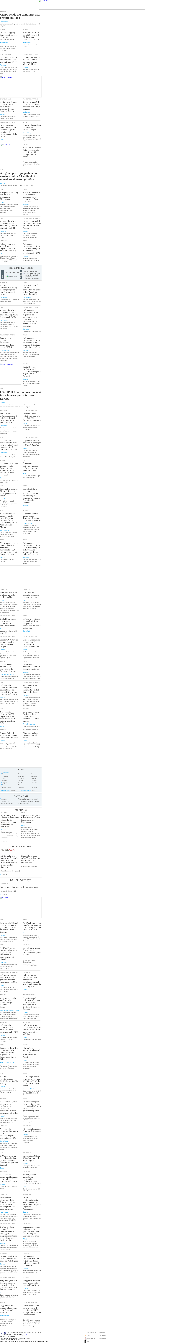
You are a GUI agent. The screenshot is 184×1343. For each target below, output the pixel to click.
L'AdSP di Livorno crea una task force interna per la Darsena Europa (20, 395)
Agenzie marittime (7, 803)
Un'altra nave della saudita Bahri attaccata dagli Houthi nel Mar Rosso (8, 1002)
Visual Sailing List (11, 272)
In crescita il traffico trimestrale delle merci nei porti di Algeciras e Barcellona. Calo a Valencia (9, 1053)
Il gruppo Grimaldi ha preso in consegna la (32, 442)
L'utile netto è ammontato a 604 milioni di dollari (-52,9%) (9, 1039)
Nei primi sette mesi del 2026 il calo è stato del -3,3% (8, 235)
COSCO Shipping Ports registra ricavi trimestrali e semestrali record (8, 36)
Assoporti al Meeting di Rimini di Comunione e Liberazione (9, 195)
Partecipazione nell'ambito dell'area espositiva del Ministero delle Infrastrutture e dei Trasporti (9, 208)
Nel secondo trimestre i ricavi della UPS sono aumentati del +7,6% (9, 1028)
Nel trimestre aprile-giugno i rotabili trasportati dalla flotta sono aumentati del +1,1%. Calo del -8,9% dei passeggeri (9, 356)
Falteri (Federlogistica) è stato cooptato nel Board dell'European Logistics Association (32, 1203)
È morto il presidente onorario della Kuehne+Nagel (32, 127)
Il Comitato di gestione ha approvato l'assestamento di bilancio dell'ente (8, 939)
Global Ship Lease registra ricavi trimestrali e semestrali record (8, 622)
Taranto (34, 780)
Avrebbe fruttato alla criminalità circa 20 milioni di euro (31, 164)
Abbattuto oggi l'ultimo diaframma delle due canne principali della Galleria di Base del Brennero (31, 1003)
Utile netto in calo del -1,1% (32, 331)
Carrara (4, 785)
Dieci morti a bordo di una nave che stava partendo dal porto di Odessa (31, 1292)
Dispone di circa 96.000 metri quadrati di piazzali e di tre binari (9, 989)
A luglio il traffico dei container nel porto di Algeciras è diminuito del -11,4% (9, 224)
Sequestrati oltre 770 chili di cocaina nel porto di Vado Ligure (9, 1258)
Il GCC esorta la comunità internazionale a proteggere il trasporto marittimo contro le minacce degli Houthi (8, 1233)
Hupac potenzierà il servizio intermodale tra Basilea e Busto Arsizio (32, 224)
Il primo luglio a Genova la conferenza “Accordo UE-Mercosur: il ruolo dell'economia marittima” (10, 821)
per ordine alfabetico (32, 275)
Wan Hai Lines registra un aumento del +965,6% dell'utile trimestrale (32, 416)
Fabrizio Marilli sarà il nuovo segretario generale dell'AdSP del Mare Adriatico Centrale (9, 927)
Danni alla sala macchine (31, 726)
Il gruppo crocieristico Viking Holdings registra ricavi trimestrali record (8, 289)
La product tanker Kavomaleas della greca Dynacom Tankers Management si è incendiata (8, 1321)
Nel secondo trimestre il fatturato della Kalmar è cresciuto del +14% (9, 1177)
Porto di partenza (30, 271)
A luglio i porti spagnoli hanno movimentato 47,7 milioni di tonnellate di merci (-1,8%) (19, 176)
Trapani (34, 783)
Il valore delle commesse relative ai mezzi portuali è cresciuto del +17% (9, 1120)
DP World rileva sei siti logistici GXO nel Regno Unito (8, 594)
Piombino (21, 787)
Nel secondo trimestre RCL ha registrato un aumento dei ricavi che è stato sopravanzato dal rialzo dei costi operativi (31, 318)
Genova (20, 774)
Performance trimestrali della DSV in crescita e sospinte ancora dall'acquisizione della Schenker (7, 1203)
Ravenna (34, 774)
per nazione (29, 277)
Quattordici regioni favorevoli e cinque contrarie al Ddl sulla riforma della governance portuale (32, 1106)
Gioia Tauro (21, 776)
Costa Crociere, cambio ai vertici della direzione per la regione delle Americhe (32, 371)
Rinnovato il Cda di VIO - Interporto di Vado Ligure (31, 1158)
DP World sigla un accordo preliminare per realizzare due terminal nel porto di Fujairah (9, 1160)
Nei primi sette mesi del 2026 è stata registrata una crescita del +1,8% (32, 301)
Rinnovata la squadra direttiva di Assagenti (32, 1130)
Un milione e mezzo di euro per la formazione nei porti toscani (32, 951)
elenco (13, 790)
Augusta (5, 776)
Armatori (4, 799)
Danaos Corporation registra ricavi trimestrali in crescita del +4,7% (31, 643)
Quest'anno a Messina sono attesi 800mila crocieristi (31, 666)
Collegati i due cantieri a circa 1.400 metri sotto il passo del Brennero (31, 1016)
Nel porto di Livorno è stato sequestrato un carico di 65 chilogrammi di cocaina (32, 152)
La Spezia (21, 778)
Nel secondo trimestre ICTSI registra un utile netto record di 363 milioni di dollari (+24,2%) (8, 717)
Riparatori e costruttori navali (27, 799)
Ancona (4, 774)
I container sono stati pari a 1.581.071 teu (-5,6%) (17, 185)
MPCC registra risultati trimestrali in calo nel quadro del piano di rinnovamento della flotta (8, 131)
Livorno (20, 780)
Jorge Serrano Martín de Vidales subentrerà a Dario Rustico (32, 383)
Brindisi (4, 780)
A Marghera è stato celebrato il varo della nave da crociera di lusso (8, 106)
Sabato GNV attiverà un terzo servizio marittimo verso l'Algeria (9, 643)
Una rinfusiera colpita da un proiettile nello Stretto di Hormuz (8, 667)
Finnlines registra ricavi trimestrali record (30, 735)
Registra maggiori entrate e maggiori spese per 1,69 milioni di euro (9, 966)
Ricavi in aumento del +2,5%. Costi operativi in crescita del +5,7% (31, 354)
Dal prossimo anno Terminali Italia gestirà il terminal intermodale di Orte (8, 978)
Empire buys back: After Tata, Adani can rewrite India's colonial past (30, 859)
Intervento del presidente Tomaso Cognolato (20, 887)
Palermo (20, 785)
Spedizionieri (5, 801)
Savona (34, 778)
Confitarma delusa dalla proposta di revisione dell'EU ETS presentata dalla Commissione (32, 1310)
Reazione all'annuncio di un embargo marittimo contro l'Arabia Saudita (9, 1247)
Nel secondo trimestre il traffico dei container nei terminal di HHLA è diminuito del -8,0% (31, 342)
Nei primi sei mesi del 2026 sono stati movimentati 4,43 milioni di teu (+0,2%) (9, 701)
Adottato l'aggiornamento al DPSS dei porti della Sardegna (9, 1080)
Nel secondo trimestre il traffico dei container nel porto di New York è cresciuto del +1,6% (8, 689)
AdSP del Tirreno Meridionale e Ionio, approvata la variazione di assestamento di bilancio (9, 953)
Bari (3, 778)
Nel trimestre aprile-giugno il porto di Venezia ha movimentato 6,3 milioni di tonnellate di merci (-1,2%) (9, 548)
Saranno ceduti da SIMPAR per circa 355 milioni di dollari (32, 1093)
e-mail (25, 1335)
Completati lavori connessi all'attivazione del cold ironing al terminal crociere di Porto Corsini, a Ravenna (31, 495)
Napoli (20, 783)
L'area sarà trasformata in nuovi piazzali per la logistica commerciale (8, 534)
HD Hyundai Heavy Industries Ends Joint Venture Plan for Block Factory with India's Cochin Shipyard (10, 861)
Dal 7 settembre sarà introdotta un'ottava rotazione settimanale (30, 235)
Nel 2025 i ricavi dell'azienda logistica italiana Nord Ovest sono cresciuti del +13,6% (32, 1029)
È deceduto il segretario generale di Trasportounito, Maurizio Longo (31, 466)
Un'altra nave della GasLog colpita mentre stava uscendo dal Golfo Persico (31, 716)
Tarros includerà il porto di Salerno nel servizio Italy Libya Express (31, 105)
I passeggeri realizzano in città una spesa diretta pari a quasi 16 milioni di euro (32, 676)
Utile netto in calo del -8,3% (32, 1039)
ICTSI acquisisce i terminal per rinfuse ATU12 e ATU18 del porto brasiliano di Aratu (31, 1081)
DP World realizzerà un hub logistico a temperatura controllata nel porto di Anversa (32, 623)
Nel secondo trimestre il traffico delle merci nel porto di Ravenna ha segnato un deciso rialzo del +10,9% (32, 548)
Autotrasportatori (23, 803)
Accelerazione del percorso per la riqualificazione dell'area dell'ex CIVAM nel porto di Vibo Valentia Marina (8, 520)
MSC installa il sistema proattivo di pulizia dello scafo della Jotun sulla (8, 418)
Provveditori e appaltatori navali (28, 801)
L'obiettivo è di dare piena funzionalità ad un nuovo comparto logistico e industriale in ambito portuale (31, 210)
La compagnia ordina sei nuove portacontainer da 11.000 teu (31, 427)
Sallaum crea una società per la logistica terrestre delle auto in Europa (8, 247)
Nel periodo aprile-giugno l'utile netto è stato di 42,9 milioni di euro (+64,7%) (31, 745)
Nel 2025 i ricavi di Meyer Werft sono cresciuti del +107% (8, 59)
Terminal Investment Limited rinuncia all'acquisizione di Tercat (9, 492)
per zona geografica (32, 278)
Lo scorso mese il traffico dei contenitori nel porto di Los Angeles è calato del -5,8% (32, 289)
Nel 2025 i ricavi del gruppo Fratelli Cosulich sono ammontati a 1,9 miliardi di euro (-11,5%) (9, 469)
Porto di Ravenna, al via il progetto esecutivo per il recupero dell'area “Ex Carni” (31, 196)
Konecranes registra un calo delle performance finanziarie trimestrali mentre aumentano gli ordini (9, 1107)
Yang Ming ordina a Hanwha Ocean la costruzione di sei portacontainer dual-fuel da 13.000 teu (9, 1285)
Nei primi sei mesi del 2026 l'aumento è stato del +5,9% (32, 561)
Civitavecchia (6, 787)
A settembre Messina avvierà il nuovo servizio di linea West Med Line (32, 60)
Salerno (34, 776)
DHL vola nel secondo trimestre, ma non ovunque (31, 594)
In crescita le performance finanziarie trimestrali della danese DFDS (7, 342)
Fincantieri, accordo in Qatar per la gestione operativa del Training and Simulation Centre (31, 1231)
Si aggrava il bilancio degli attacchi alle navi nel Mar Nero (32, 1282)
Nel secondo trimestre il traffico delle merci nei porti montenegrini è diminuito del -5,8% (9, 445)
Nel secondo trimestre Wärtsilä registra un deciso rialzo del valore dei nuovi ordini (31, 1260)
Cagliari (4, 783)
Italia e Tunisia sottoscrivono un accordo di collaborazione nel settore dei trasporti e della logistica (32, 981)
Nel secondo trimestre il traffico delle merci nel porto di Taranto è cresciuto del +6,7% (32, 248)
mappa (33, 790)
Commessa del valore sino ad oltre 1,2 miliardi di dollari (9, 1297)
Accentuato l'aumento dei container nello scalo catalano (8, 1068)
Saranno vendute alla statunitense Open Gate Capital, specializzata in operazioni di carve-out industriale (31, 529)
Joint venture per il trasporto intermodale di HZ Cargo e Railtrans (31, 688)
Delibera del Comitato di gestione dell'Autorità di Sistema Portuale (8, 1091)
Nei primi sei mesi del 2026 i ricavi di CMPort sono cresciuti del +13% (31, 36)
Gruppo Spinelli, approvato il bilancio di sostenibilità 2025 (9, 735)
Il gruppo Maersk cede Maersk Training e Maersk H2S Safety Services (32, 516)
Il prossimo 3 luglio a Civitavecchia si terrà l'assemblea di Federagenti (30, 818)
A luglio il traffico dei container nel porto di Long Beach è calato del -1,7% (9, 313)
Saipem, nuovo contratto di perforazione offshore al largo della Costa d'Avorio (32, 1179)
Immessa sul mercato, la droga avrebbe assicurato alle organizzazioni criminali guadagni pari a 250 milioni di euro (9, 1270)
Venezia (34, 787)
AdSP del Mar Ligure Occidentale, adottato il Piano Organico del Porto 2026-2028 (32, 926)
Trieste (33, 785)
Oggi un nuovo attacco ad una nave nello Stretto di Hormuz (8, 1309)
